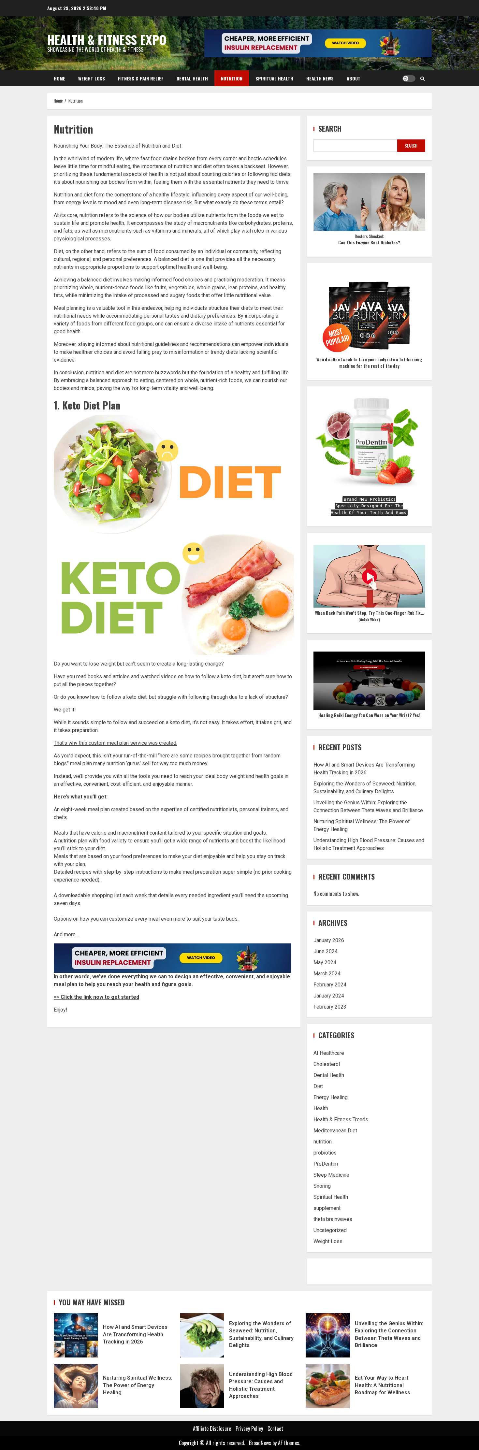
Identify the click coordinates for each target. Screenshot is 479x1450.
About (353, 78)
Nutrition (231, 78)
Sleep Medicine (331, 1175)
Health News (320, 78)
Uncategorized (330, 1230)
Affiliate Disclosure (212, 1428)
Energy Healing (330, 1097)
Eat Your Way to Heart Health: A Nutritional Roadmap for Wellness (328, 1386)
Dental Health (192, 78)
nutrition (322, 1142)
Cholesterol (326, 1064)
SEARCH (411, 145)
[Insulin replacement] (172, 957)
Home (59, 78)
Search (329, 128)
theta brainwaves (332, 1219)
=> (96, 997)
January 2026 (328, 940)
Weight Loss (91, 78)
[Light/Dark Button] (408, 78)
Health (320, 1108)
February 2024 (329, 985)
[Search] (422, 78)
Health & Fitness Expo (107, 39)
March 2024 (327, 973)
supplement (327, 1208)
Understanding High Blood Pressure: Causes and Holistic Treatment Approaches (202, 1386)
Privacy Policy (249, 1428)
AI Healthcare (328, 1053)
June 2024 (325, 951)
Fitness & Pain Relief (141, 78)
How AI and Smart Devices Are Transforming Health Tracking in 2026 (76, 1335)
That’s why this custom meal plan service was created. (115, 743)
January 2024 (328, 996)
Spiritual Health (274, 78)
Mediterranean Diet (335, 1130)
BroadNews (260, 1443)
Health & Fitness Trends (340, 1119)
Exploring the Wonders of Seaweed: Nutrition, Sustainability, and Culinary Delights (202, 1335)
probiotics (325, 1153)
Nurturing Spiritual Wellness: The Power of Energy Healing (76, 1386)
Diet (318, 1086)
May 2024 (324, 962)
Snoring (322, 1186)
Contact (275, 1428)
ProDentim (325, 1164)
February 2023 (329, 1007)
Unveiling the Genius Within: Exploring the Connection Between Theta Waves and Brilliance (328, 1335)
